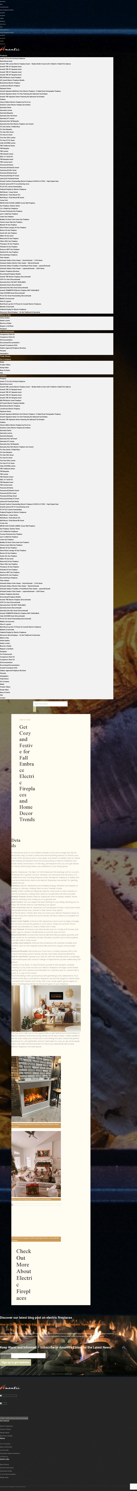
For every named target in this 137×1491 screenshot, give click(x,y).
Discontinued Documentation (10, 343)
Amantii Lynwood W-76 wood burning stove (14, 184)
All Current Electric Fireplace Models (12, 80)
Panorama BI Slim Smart (8, 170)
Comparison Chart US (7, 334)
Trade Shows (4, 679)
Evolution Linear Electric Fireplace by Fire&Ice (15, 105)
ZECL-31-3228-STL (6, 157)
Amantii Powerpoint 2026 (8, 345)
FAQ (1, 695)
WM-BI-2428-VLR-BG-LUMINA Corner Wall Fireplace (17, 203)
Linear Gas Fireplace (7, 217)
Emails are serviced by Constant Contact (61, 1374)
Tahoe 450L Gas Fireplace (9, 241)
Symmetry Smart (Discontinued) (10, 285)
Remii (1, 4)
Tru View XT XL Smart (7, 140)
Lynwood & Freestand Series (9, 178)
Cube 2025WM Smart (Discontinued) (12, 293)
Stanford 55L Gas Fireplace (9, 252)
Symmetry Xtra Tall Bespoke (9, 121)
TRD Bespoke (4, 148)
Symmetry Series (5, 107)
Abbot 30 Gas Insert (6, 236)
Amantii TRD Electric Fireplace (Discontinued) (15, 277)
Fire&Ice (2, 18)
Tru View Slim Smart (7, 132)
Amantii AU (2, 15)
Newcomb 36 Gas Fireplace (9, 238)
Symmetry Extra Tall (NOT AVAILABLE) (13, 282)
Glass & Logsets (5, 301)
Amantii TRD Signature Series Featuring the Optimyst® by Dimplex (22, 97)
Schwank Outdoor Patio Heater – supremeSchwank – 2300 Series (22, 268)
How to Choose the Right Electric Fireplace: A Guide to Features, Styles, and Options (52, 1324)
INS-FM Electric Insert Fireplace (10, 77)
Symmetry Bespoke (6, 113)
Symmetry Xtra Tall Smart (8, 116)
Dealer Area (2, 21)
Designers (3, 651)
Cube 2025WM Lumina (7, 143)
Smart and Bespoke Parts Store (6, 10)
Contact (3, 376)
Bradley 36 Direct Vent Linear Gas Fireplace (14, 219)
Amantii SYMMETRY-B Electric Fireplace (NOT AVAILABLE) (19, 290)
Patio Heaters (4, 257)
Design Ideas (4, 367)
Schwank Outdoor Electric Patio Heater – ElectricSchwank (19, 263)
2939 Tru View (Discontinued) (10, 279)
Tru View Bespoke (6, 129)
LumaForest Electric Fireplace (10, 86)
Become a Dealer (5, 323)
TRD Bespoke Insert (6, 159)
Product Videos (5, 365)
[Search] (34, 709)
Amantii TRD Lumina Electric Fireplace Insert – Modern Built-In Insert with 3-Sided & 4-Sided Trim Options (35, 64)
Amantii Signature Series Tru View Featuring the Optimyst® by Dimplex (24, 94)
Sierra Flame (2, 1)
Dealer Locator (5, 320)
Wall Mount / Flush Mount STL (10, 195)
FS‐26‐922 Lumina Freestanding (11, 187)
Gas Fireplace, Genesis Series (10, 206)
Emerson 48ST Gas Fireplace (9, 249)
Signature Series (5, 88)
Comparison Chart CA (7, 337)
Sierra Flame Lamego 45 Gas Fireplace (13, 227)
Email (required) (5, 1355)
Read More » (4, 1342)
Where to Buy (5, 315)
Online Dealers (5, 318)
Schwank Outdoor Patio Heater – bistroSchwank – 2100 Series (21, 260)
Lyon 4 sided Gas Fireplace (9, 214)
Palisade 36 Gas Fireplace (9, 247)
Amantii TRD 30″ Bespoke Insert (11, 69)
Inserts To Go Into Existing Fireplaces (12, 58)
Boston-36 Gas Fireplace (8, 230)
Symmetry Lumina (6, 110)
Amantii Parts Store (4, 7)
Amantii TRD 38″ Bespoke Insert (11, 75)
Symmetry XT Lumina (7, 118)
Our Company (5, 359)
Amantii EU (2, 12)
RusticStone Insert (6, 61)
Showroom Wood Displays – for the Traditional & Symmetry (20, 312)
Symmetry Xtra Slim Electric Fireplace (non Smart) (16, 124)
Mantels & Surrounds (7, 307)
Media (2, 362)
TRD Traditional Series (7, 146)
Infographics (4, 676)
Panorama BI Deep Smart (8, 173)
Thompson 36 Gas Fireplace (9, 244)
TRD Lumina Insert (6, 162)
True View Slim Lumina (7, 138)
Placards (3, 351)
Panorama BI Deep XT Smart (9, 176)
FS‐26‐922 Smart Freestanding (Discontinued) (15, 296)
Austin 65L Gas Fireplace (8, 233)
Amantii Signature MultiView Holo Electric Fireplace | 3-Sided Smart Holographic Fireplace (30, 91)
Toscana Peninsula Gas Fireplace (11, 211)
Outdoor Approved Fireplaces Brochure (13, 348)
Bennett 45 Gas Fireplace (8, 225)
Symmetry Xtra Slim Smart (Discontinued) (14, 288)
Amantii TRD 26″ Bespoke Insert (11, 66)
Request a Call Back (6, 326)
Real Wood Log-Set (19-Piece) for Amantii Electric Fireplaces (20, 304)
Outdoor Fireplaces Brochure (9, 271)
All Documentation (6, 340)
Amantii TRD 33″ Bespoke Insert (11, 72)
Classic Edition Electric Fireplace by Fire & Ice (15, 102)
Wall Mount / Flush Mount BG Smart (12, 197)
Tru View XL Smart (6, 135)
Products (3, 55)
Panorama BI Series (6, 165)
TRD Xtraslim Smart (6, 154)
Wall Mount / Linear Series (9, 192)
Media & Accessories (7, 298)
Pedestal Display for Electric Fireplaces (13, 189)
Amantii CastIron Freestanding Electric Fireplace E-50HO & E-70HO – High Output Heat (29, 181)
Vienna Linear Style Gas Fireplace (11, 222)
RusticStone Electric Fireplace (10, 83)
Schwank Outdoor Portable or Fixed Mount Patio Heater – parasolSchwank (25, 266)
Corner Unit (4, 200)
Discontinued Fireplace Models (10, 274)
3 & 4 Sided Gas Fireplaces (9, 208)
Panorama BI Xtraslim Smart (9, 167)
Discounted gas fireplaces (9, 255)
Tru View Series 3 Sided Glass (10, 127)
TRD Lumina (4, 151)
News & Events (5, 370)
